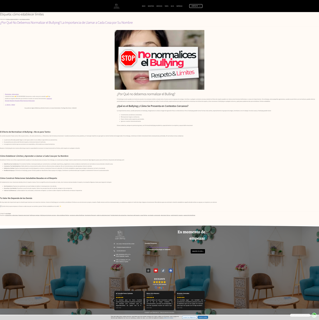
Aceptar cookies (203, 317)
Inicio (143, 6)
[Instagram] (148, 270)
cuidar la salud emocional (103, 215)
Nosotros (151, 6)
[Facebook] (171, 270)
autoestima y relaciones (11, 215)
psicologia (8, 213)
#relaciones (31, 100)
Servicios (159, 6)
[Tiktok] (163, 270)
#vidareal (49, 98)
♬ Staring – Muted (10, 104)
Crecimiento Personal (90, 215)
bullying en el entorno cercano (48, 215)
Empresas (179, 6)
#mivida (7, 100)
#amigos (25, 100)
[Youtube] (156, 270)
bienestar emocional (23, 215)
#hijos (21, 100)
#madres (17, 100)
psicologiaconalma (25, 19)
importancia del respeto (133, 215)
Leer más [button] (116, 308)
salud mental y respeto (177, 215)
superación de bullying (189, 215)
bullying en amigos (35, 215)
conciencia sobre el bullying (77, 215)
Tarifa (166, 6)
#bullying (12, 100)
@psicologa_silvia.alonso (12, 94)
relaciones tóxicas (165, 215)
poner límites (143, 215)
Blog (172, 6)
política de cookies (168, 318)
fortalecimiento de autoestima (118, 215)
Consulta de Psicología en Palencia (159, 247)
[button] (204, 300)
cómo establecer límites (62, 215)
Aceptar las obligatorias (189, 317)
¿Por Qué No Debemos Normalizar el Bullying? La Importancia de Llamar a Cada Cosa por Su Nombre (66, 22)
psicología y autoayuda (154, 215)
